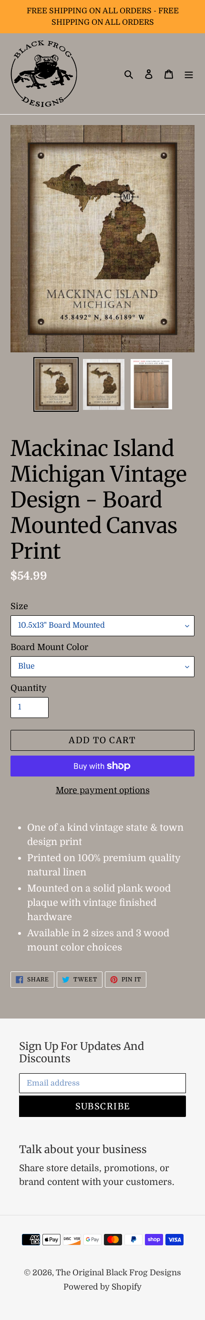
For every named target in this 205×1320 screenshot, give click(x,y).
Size (19, 606)
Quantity (28, 688)
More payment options (103, 790)
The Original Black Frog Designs (118, 1272)
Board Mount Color (49, 647)
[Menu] (189, 74)
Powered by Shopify (102, 1286)
